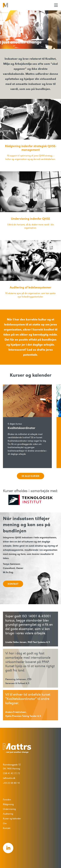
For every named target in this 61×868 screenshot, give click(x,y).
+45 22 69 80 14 (11, 783)
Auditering (8, 813)
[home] (12, 5)
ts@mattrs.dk (9, 778)
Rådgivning (8, 804)
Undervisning (9, 809)
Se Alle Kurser (30, 476)
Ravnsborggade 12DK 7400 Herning (12, 766)
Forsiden (7, 799)
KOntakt (13, 583)
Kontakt (6, 828)
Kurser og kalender (12, 818)
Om (5, 823)
